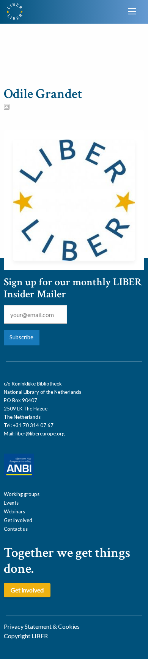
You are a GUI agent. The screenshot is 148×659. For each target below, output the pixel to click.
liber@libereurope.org (40, 434)
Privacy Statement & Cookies (42, 626)
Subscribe (21, 337)
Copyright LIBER (26, 635)
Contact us (16, 529)
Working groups (21, 494)
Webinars (14, 511)
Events (11, 503)
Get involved (18, 520)
